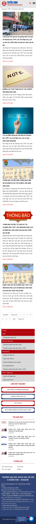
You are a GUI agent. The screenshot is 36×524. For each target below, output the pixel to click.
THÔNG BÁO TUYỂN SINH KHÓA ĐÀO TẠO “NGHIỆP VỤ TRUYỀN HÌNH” (21, 430)
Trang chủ (4, 9)
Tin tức (4, 330)
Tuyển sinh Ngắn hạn (9, 376)
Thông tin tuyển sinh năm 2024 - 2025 (14, 348)
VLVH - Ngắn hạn (7, 373)
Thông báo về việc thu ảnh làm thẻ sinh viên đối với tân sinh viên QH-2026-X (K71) (21, 423)
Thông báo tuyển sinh (18, 9)
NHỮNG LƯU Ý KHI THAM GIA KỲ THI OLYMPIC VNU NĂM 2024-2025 (17, 90)
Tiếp (14, 319)
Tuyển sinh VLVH (8, 380)
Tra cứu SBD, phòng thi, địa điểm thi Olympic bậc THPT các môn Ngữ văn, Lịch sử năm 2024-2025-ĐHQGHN (17, 138)
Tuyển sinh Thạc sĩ (8, 355)
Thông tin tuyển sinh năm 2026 (12, 344)
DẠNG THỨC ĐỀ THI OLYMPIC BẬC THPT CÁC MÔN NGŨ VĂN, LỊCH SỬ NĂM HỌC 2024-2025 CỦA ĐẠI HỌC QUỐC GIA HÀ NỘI (17, 287)
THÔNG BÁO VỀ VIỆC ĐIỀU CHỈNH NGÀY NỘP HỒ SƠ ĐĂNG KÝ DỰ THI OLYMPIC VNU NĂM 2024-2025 (17, 183)
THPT (9, 9)
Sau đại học (5, 351)
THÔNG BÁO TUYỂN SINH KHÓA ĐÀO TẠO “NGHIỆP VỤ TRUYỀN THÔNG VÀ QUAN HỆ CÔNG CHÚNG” (21, 445)
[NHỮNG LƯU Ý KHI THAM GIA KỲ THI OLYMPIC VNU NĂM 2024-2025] (18, 66)
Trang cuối (21, 319)
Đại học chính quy (7, 341)
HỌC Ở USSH (18, 403)
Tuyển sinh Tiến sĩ (8, 359)
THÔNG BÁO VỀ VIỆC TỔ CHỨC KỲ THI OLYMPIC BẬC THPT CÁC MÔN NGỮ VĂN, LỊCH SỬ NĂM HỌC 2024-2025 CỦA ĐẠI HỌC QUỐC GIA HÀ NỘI (18, 229)
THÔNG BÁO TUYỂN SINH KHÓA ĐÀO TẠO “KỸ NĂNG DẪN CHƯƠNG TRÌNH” (21, 453)
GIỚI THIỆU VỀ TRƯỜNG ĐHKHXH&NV (18, 389)
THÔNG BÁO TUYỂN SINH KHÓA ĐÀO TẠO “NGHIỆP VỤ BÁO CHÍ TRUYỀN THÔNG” (21, 437)
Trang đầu (5, 314)
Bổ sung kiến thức (8, 366)
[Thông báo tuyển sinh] (12, 5)
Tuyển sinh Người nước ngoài (12, 362)
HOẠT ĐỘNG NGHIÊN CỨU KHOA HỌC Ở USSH (18, 410)
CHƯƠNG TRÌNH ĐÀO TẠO (18, 396)
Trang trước (14, 314)
